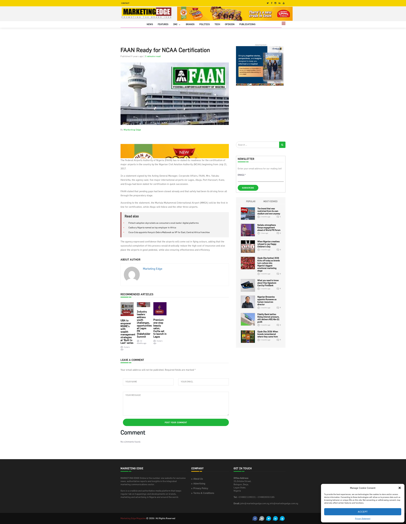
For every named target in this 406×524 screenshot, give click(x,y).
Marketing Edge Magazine (133, 518)
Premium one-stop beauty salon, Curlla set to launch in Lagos (160, 328)
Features (163, 24)
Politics (204, 24)
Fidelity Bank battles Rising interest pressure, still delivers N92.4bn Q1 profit (268, 318)
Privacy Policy (200, 488)
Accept (363, 511)
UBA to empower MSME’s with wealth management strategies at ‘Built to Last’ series (128, 331)
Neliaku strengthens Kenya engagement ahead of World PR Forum (268, 227)
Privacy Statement (362, 518)
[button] (399, 487)
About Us (198, 478)
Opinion (230, 24)
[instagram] (275, 3)
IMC (175, 24)
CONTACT (125, 3)
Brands (190, 24)
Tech (217, 24)
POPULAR (250, 201)
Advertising (199, 483)
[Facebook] (271, 3)
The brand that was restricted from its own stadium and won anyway (268, 211)
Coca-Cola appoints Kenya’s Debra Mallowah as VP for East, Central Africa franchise (169, 232)
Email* (242, 174)
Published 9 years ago (132, 56)
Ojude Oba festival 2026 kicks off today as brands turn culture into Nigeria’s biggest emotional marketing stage (268, 264)
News (150, 24)
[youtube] (283, 3)
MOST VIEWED (270, 201)
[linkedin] (279, 3)
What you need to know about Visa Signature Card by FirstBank (268, 283)
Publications (247, 24)
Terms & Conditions (203, 493)
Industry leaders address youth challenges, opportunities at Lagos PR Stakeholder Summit (144, 324)
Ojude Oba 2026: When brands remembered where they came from (267, 334)
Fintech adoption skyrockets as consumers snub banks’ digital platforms (163, 222)
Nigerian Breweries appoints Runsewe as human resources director (266, 301)
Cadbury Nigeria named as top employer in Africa (152, 227)
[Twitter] (268, 3)
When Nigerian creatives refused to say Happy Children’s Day (268, 244)
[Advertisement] (260, 113)
